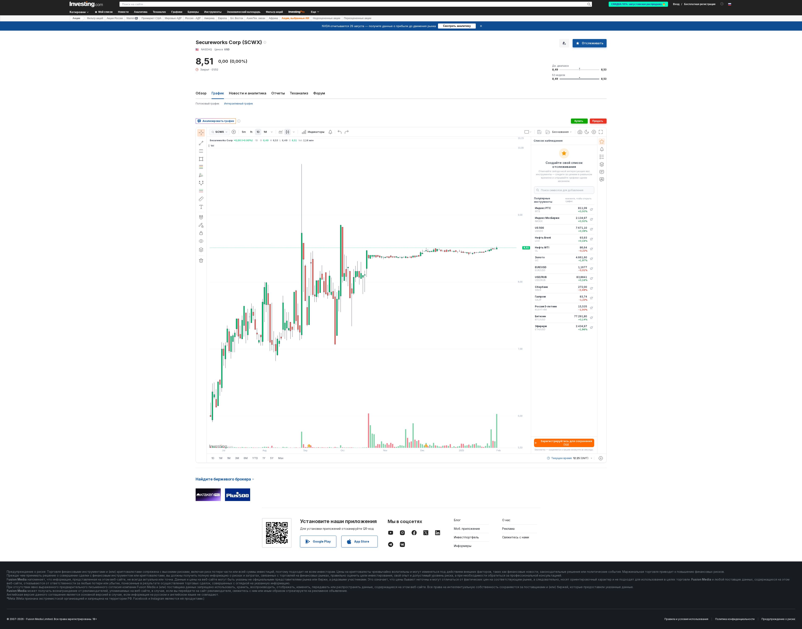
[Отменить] (340, 132)
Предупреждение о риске (778, 619)
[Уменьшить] (357, 442)
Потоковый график (207, 103)
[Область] (280, 132)
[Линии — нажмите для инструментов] (201, 143)
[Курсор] (201, 133)
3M (237, 458)
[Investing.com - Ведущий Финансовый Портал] (86, 4)
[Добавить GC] (591, 259)
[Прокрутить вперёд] (374, 442)
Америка (209, 18)
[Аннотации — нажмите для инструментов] (201, 207)
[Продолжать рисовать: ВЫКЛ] (201, 225)
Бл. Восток (236, 18)
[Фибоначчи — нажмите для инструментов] (201, 167)
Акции (76, 18)
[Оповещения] (601, 149)
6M (246, 458)
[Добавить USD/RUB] (591, 279)
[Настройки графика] (594, 132)
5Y (272, 458)
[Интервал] (271, 132)
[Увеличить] (363, 442)
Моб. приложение (467, 528)
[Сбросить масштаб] (380, 442)
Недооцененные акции (326, 18)
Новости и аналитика (247, 93)
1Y (264, 458)
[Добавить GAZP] (591, 298)
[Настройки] (601, 458)
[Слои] (201, 249)
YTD (255, 458)
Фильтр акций (274, 11)
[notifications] (722, 4)
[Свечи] (287, 132)
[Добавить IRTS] (591, 210)
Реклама (508, 528)
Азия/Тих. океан (256, 18)
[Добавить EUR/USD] (591, 269)
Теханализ (299, 93)
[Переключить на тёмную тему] (587, 132)
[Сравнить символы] (234, 132)
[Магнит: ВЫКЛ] (201, 217)
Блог (457, 520)
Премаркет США (151, 18)
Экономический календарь (243, 11)
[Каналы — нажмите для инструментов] (201, 151)
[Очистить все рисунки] (201, 260)
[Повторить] (346, 132)
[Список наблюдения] (601, 141)
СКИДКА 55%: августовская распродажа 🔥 (638, 4)
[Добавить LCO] (591, 239)
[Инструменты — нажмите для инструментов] (201, 199)
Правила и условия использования (686, 619)
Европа (222, 18)
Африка (273, 18)
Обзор (201, 93)
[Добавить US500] (591, 229)
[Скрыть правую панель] (529, 295)
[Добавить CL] (591, 249)
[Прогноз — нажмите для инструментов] (201, 191)
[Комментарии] (601, 171)
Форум (319, 93)
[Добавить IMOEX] (591, 219)
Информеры (462, 546)
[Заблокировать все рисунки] (201, 233)
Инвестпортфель (466, 537)
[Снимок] (580, 132)
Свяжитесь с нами (515, 537)
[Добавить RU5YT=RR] (591, 308)
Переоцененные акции (357, 18)
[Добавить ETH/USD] (591, 328)
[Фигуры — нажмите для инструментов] (201, 159)
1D (258, 131)
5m (244, 131)
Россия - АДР (193, 18)
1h (251, 131)
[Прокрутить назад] (369, 442)
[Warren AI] (601, 179)
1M (265, 131)
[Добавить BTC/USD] (591, 318)
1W (220, 458)
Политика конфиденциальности (735, 619)
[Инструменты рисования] (208, 295)
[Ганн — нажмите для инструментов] (201, 175)
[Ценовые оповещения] (330, 132)
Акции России (115, 18)
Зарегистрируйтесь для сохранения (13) (566, 442)
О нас (506, 520)
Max (280, 458)
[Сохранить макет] (539, 132)
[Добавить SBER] (591, 288)
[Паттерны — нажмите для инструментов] (201, 183)
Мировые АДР (173, 18)
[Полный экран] (601, 132)
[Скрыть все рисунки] (201, 241)
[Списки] (601, 156)
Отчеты (278, 93)
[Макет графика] (528, 132)
